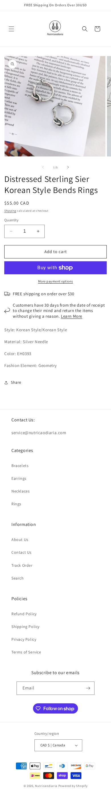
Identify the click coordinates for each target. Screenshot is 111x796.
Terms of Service (26, 652)
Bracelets (19, 465)
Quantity (11, 220)
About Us (19, 539)
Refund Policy (24, 613)
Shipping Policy (25, 626)
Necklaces (20, 491)
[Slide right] (68, 167)
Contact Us (21, 552)
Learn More (71, 316)
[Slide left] (43, 167)
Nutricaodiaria (46, 786)
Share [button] (16, 382)
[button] (11, 29)
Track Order (22, 565)
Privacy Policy (23, 639)
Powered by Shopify (73, 786)
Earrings (18, 478)
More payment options (55, 281)
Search (17, 578)
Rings (16, 503)
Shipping (10, 211)
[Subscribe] (88, 688)
